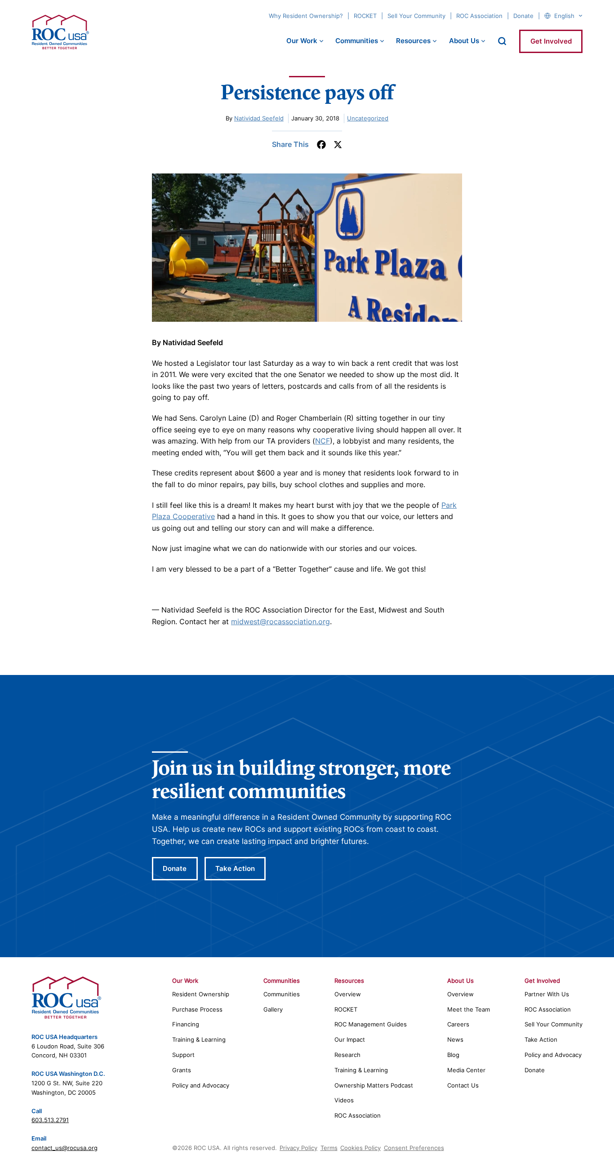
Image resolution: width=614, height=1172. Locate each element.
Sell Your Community (416, 15)
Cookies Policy (360, 1147)
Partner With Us (547, 994)
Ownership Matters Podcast (373, 1085)
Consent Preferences (414, 1147)
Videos (344, 1100)
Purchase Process (197, 1009)
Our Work (301, 40)
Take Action (235, 868)
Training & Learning (199, 1039)
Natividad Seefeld (259, 118)
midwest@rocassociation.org (280, 621)
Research (347, 1054)
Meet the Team (468, 1009)
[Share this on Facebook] (321, 144)
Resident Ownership (200, 994)
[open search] (502, 41)
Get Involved (551, 41)
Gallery (273, 1009)
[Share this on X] (338, 144)
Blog (453, 1054)
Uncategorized (367, 118)
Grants (181, 1070)
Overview (347, 994)
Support (183, 1054)
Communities (356, 40)
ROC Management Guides (370, 1024)
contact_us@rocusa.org (64, 1147)
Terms (329, 1147)
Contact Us (463, 1085)
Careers (458, 1024)
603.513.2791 (50, 1119)
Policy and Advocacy (200, 1085)
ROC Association (479, 15)
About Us (464, 40)
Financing (185, 1024)
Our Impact (349, 1039)
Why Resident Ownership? (306, 15)
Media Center (466, 1070)
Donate (523, 15)
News (455, 1039)
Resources (413, 40)
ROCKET (365, 15)
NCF (322, 440)
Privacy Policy (298, 1147)
